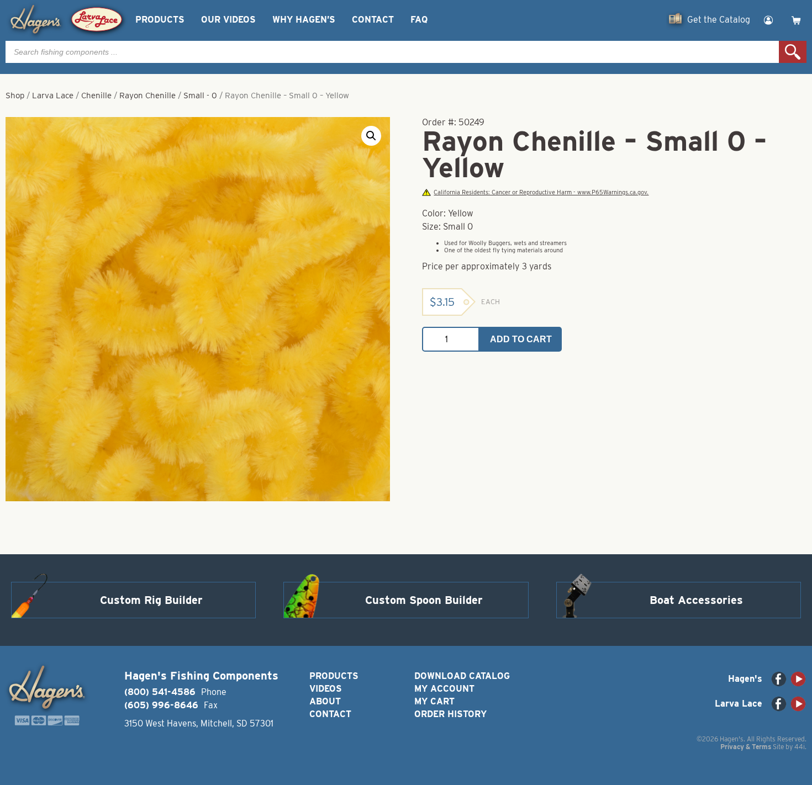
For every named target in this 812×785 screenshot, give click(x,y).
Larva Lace (52, 95)
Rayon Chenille (147, 95)
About (325, 701)
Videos (325, 688)
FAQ (419, 19)
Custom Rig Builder (151, 600)
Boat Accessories (696, 600)
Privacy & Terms (745, 746)
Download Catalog (462, 676)
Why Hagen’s (303, 19)
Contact (373, 19)
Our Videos (228, 19)
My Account (444, 688)
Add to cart (521, 339)
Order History (450, 714)
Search (792, 52)
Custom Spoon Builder (424, 600)
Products (159, 19)
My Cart (434, 701)
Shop (15, 95)
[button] (371, 136)
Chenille (96, 95)
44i (799, 746)
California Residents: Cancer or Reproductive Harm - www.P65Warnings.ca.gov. (541, 192)
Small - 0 (200, 95)
